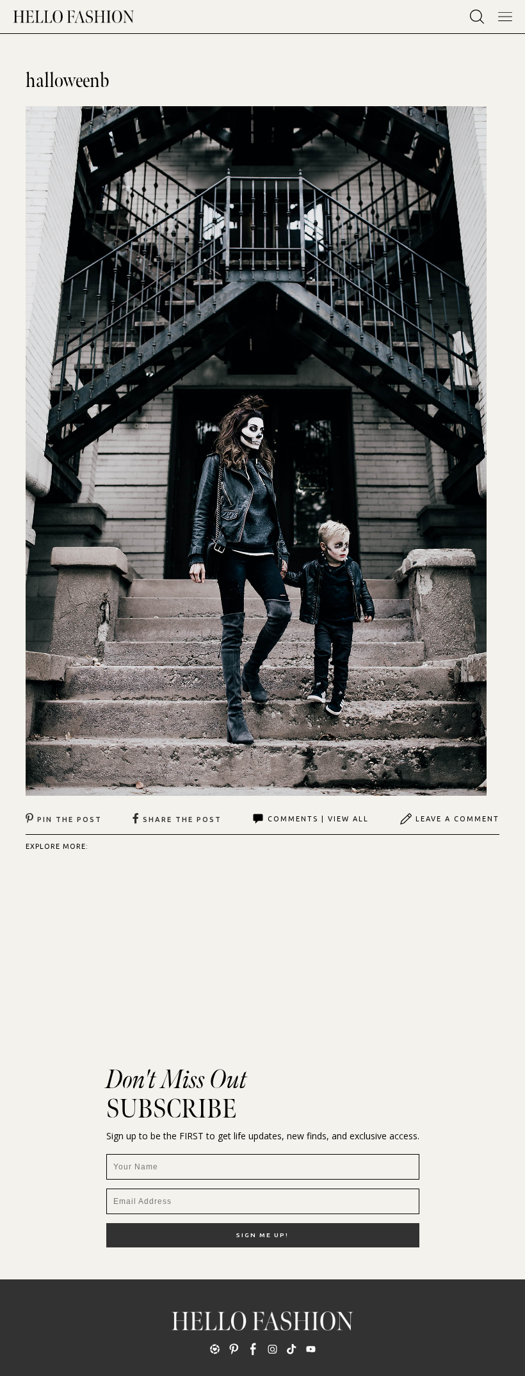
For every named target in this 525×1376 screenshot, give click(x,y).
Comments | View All (318, 819)
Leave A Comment (457, 819)
